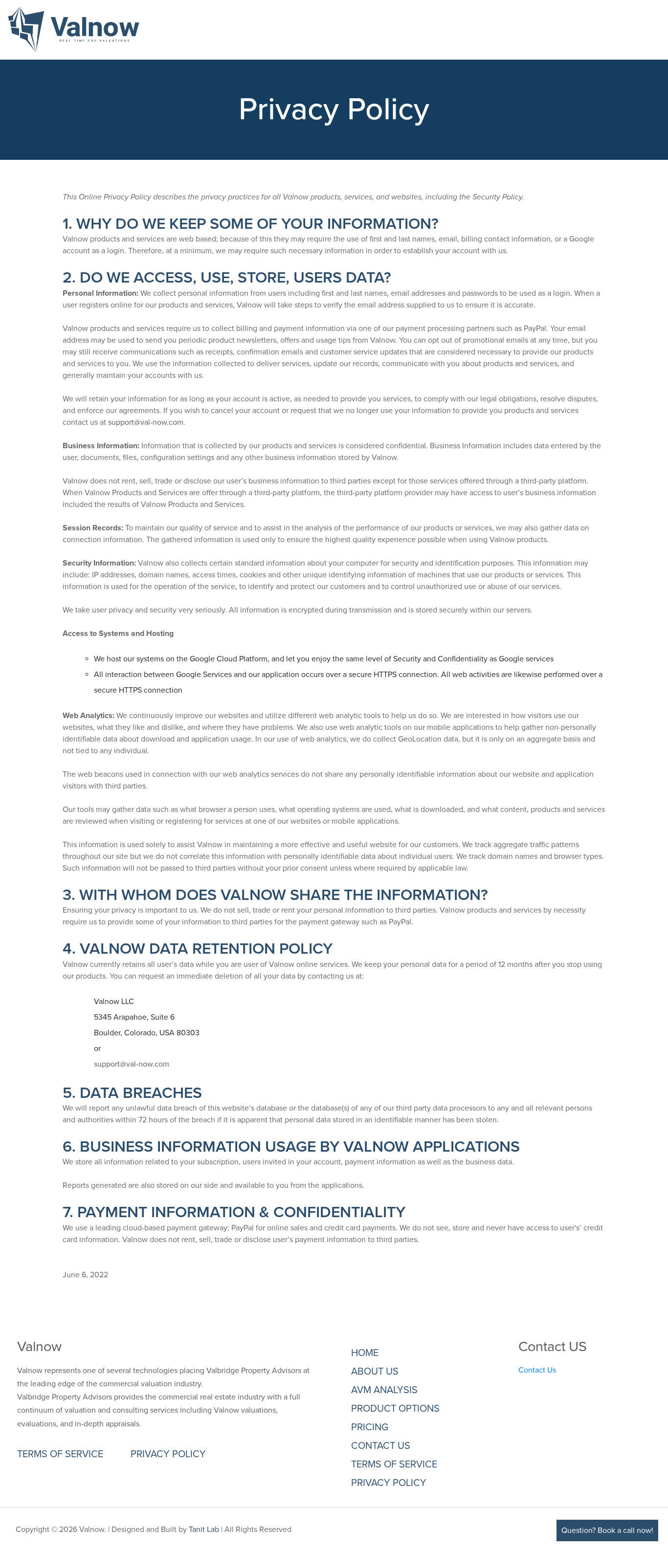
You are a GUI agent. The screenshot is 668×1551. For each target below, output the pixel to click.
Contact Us (537, 1370)
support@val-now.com (145, 422)
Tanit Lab (204, 1529)
